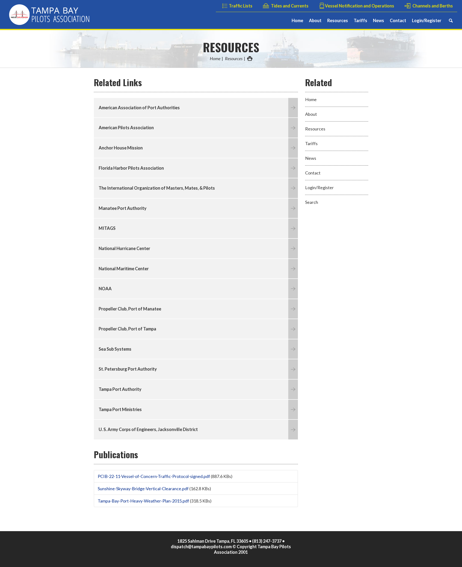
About (311, 114)
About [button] (315, 20)
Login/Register (426, 20)
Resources (337, 20)
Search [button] (450, 20)
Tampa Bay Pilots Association (49, 14)
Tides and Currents (289, 5)
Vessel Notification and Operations (359, 5)
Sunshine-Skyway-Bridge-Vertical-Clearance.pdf (143, 488)
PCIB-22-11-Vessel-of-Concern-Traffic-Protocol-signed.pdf (154, 476)
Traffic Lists (240, 5)
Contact (398, 20)
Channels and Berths (432, 5)
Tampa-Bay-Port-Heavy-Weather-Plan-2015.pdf (143, 500)
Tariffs (360, 20)
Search (311, 202)
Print (249, 58)
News (378, 20)
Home (297, 20)
